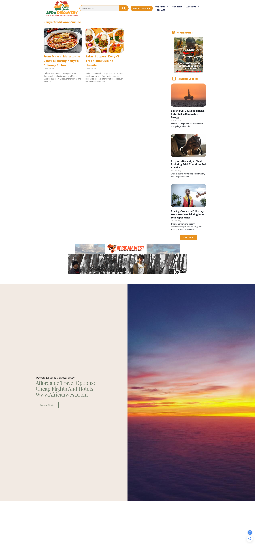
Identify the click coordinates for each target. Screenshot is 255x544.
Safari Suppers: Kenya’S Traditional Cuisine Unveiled (102, 60)
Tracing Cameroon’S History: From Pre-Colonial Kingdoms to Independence (187, 214)
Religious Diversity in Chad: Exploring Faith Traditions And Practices (188, 164)
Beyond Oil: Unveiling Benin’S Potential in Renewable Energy (187, 114)
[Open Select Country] (149, 8)
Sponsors (177, 6)
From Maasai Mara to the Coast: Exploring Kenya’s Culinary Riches (62, 60)
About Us (191, 6)
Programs (160, 6)
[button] (188, 237)
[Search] (123, 8)
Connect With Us (47, 405)
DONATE (161, 10)
